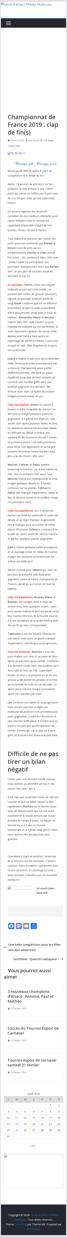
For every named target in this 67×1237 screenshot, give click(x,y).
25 (16, 1130)
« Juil (32, 1146)
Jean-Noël (33, 140)
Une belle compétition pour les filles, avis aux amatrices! (34, 947)
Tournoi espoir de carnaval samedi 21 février (32, 1062)
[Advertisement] (33, 63)
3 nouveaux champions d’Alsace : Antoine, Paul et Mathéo (31, 996)
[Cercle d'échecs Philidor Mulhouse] (26, 4)
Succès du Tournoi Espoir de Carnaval (33, 1031)
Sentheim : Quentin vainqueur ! (36, 959)
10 (8, 1117)
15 (50, 1117)
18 (16, 1124)
